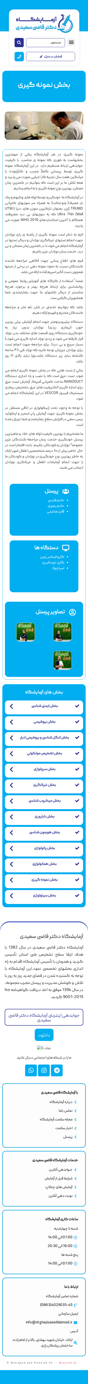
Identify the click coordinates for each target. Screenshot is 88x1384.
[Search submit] (19, 42)
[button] (71, 42)
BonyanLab (68, 1362)
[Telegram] (57, 1070)
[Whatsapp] (31, 1070)
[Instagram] (44, 1070)
